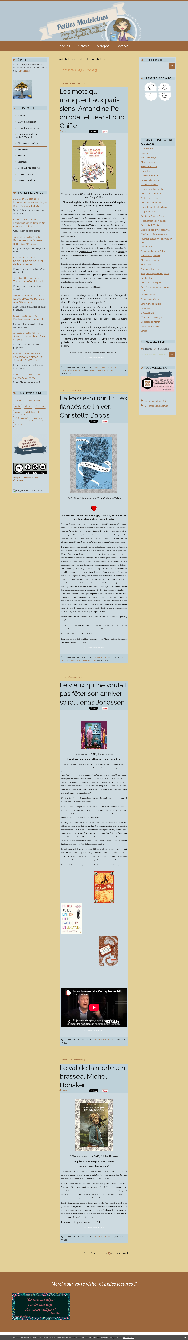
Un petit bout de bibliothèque (154, 207)
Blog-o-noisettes (148, 211)
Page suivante (122, 1253)
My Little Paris (121, 211)
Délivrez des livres (149, 198)
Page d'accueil (82, 59)
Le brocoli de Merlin (150, 322)
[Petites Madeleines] (150, 96)
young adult (76, 660)
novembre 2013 (98, 59)
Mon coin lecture (149, 162)
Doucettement (147, 312)
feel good (40, 406)
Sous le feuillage (148, 157)
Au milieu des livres (150, 269)
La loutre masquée (149, 184)
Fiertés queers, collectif (28, 319)
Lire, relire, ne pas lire (151, 304)
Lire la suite (24, 70)
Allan (99, 1222)
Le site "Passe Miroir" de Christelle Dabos (77, 634)
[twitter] (150, 86)
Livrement (145, 308)
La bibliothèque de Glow (152, 216)
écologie (18, 400)
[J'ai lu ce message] (185, 1337)
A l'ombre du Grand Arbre (153, 251)
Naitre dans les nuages (151, 317)
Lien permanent (71, 367)
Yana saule (122, 639)
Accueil (65, 46)
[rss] (164, 96)
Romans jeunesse (26, 174)
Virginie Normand (83, 1222)
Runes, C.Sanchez (24, 377)
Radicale (113, 639)
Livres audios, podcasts (28, 143)
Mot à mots (146, 264)
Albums (21, 115)
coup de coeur (34, 400)
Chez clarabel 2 (148, 148)
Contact (122, 46)
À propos (103, 46)
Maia (85, 642)
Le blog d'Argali (148, 278)
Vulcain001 (65, 642)
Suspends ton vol (149, 166)
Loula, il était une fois (151, 180)
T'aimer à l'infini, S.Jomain (29, 281)
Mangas (21, 155)
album (28, 406)
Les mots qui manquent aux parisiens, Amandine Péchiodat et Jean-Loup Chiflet (92, 109)
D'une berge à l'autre (150, 299)
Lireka (144, 331)
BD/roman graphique (27, 122)
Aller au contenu (10, 2)
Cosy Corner (147, 246)
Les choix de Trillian (150, 225)
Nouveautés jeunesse (150, 255)
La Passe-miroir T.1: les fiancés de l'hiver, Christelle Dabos (93, 406)
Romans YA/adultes (27, 180)
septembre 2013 (66, 59)
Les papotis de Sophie (151, 282)
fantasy (87, 660)
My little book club (115, 248)
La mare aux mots (149, 294)
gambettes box (85, 252)
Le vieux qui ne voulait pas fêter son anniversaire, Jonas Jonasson (93, 693)
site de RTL (98, 629)
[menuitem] (65, 46)
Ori (95, 639)
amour (18, 412)
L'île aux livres (105, 798)
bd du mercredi (22, 418)
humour (18, 424)
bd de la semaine (33, 412)
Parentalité (22, 162)
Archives (83, 46)
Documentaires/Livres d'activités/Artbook (26, 135)
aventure (38, 418)
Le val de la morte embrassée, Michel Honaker (94, 1076)
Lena (81, 639)
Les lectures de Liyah (151, 193)
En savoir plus (128, 1337)
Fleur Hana (88, 639)
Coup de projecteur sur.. (29, 128)
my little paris (96, 370)
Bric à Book (146, 171)
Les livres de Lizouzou (151, 202)
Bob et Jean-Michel (150, 326)
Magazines (23, 149)
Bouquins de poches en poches (155, 273)
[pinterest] (164, 86)
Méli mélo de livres (150, 260)
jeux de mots (110, 370)
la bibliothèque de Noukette (153, 221)
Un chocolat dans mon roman (154, 234)
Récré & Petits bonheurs (29, 168)
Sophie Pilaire (103, 639)
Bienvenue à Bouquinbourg (154, 189)
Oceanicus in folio (149, 175)
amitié (17, 406)
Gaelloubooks (76, 642)
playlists (121, 252)
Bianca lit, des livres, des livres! (155, 229)
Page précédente (91, 1253)
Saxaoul (144, 153)
